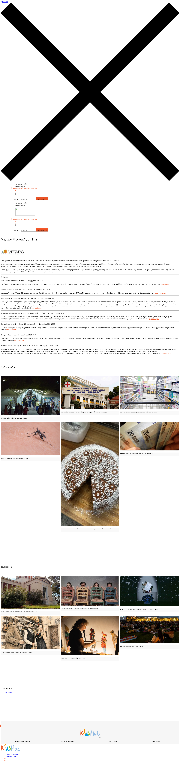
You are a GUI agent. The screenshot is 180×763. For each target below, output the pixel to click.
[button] (15, 194)
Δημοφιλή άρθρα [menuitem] (10, 756)
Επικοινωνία (156, 741)
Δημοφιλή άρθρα (20, 186)
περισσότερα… (166, 284)
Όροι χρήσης (112, 741)
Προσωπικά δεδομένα (23, 741)
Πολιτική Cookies (67, 741)
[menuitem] (5, 758)
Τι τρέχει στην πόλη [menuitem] (11, 754)
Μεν (16, 217)
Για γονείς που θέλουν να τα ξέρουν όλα (24, 188)
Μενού (17, 207)
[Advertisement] (90, 546)
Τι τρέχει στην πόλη (21, 184)
